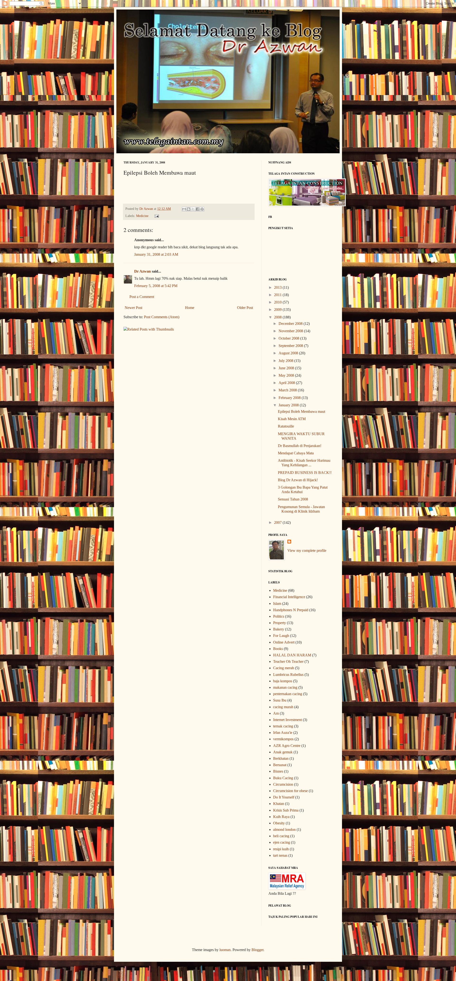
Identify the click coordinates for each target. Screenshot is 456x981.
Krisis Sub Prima (286, 810)
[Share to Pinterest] (202, 209)
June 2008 (287, 368)
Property (279, 623)
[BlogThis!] (188, 209)
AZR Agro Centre (286, 746)
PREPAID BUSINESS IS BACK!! (305, 473)
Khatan (278, 804)
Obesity (279, 823)
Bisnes (278, 771)
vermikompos (283, 739)
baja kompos (282, 681)
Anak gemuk (283, 752)
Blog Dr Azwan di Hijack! (298, 480)
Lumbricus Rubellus (288, 675)
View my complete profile (306, 550)
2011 (278, 295)
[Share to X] (193, 209)
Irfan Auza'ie (282, 733)
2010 (278, 302)
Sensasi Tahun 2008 (293, 499)
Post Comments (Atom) (161, 317)
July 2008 (286, 361)
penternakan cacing (287, 694)
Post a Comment (141, 297)
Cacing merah (283, 668)
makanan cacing (285, 687)
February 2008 (290, 398)
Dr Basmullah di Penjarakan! (299, 446)
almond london (284, 829)
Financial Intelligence (289, 597)
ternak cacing (283, 726)
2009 (278, 310)
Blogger (257, 950)
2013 (278, 287)
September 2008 (291, 346)
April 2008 (287, 383)
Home (189, 308)
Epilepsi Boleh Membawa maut (301, 411)
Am (276, 713)
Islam (277, 603)
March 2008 (288, 390)
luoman (225, 950)
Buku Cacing (283, 778)
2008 (278, 317)
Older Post (245, 308)
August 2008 (289, 353)
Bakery (278, 629)
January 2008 (289, 405)
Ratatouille (286, 426)
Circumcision (283, 784)
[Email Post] (156, 216)
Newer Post (133, 308)
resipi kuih (281, 849)
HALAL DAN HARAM (292, 655)
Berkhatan (281, 758)
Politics (278, 616)
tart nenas (280, 855)
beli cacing (281, 836)
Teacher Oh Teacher (288, 661)
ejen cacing (281, 842)
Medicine (142, 216)
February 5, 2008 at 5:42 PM (155, 286)
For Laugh (281, 636)
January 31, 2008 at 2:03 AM (156, 254)
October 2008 (289, 338)
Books (278, 649)
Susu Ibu (279, 700)
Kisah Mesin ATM (292, 419)
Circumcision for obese (290, 791)
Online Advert (283, 642)
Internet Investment (287, 720)
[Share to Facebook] (197, 209)
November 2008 (291, 331)
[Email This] (184, 209)
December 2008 (291, 324)
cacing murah (283, 707)
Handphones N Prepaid (290, 610)
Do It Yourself (283, 797)
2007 (278, 522)
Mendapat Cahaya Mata (296, 453)
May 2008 (287, 375)
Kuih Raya (281, 817)
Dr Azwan (142, 271)
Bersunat (279, 765)
